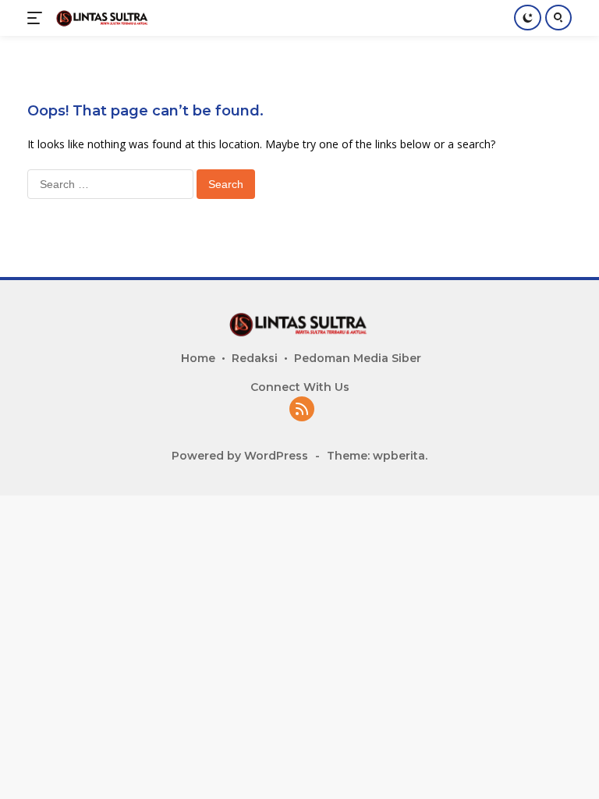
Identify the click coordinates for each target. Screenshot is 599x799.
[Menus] (37, 18)
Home (198, 358)
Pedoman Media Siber (357, 358)
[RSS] (301, 410)
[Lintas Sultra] (101, 18)
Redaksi (255, 358)
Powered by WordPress (240, 456)
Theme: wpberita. (377, 456)
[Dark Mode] (527, 17)
